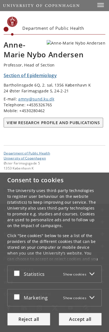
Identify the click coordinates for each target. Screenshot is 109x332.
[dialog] (54, 252)
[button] (100, 5)
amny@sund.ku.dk (36, 99)
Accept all (80, 319)
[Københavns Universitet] (11, 26)
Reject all (28, 319)
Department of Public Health (27, 153)
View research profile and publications (53, 122)
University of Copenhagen (25, 158)
